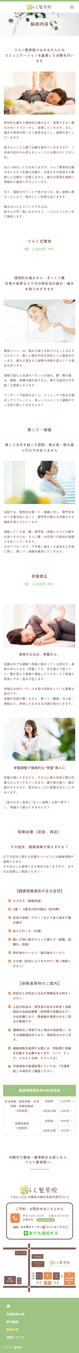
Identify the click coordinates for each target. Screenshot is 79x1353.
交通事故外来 (15, 1314)
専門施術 (12, 1322)
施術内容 (12, 1330)
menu (71, 7)
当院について (15, 1337)
